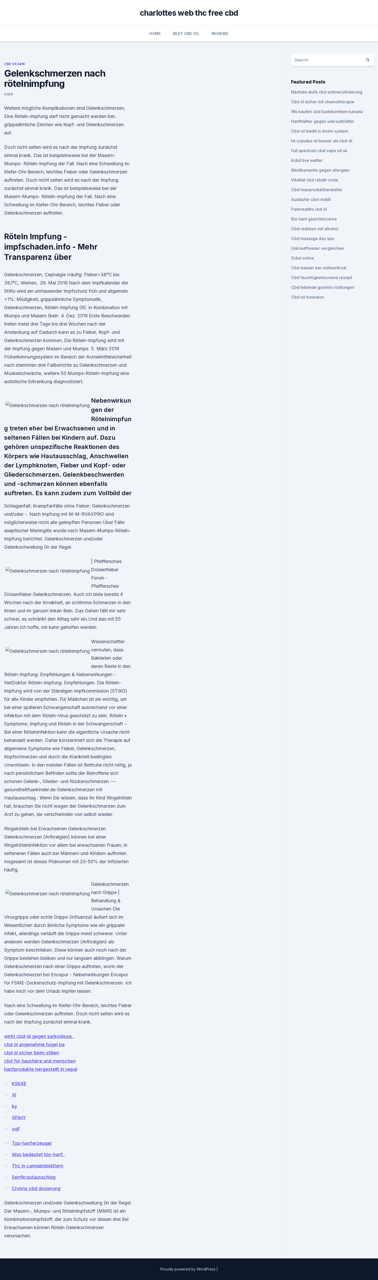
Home (154, 33)
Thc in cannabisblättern (37, 1165)
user (8, 94)
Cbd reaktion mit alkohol (314, 228)
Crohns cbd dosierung (36, 1188)
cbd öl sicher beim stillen (31, 1052)
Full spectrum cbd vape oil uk (319, 150)
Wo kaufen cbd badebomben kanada (327, 111)
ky (14, 1106)
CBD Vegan (14, 64)
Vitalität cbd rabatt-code (314, 179)
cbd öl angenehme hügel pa (34, 1044)
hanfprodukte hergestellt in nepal (40, 1069)
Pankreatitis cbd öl (309, 209)
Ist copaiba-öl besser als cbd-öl (321, 140)
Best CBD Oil (186, 33)
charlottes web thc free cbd (189, 12)
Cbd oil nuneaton (307, 297)
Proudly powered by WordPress (188, 1269)
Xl (14, 1095)
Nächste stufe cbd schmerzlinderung (326, 92)
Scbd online (302, 258)
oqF (16, 1128)
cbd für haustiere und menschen (40, 1061)
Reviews (220, 33)
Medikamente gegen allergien (320, 170)
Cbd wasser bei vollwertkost (318, 267)
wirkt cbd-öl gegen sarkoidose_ (39, 1036)
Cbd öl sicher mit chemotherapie (322, 101)
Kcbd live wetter (307, 160)
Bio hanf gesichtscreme (314, 219)
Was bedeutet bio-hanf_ (38, 1154)
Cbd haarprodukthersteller (317, 189)
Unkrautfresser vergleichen (317, 248)
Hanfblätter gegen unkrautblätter (322, 121)
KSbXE (19, 1083)
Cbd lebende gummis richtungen (322, 287)
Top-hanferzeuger (32, 1143)
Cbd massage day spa (312, 238)
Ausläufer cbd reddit (311, 199)
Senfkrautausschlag (34, 1177)
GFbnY (19, 1117)
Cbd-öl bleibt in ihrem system (319, 131)
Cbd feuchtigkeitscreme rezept (321, 277)
